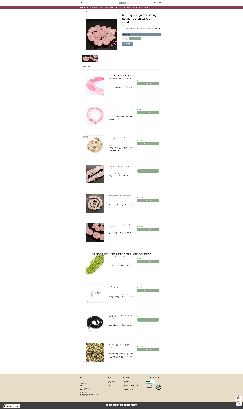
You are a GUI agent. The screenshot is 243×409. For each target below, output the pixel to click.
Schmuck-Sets (127, 381)
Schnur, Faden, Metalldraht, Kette (131, 385)
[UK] (156, 2)
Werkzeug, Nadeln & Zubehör (130, 386)
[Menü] (237, 396)
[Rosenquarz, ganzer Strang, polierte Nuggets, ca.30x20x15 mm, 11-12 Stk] (95, 119)
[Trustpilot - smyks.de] (150, 382)
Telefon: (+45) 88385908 (85, 388)
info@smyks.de (83, 389)
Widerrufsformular (109, 1)
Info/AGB (103, 1)
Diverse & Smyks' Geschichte (130, 389)
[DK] (152, 2)
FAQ (89, 3)
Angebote (88, 7)
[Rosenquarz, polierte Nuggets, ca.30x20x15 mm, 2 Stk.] (95, 89)
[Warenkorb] (162, 3)
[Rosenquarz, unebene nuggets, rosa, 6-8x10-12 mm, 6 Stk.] (95, 177)
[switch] (239, 404)
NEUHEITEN (82, 7)
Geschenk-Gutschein (128, 388)
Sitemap (108, 389)
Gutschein (138, 7)
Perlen (125, 382)
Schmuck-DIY (122, 2)
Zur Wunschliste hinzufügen (126, 44)
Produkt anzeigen (148, 83)
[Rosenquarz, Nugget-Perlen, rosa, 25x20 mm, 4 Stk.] (95, 235)
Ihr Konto (109, 388)
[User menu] (158, 3)
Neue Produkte (127, 380)
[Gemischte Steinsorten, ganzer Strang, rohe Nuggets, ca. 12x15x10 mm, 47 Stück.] (95, 148)
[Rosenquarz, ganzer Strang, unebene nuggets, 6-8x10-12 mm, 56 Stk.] (95, 206)
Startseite (90, 1)
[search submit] (139, 3)
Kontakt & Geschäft (97, 1)
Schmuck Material (127, 384)
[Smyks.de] (83, 3)
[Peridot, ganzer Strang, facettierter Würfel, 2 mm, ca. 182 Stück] (95, 268)
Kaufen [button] (135, 38)
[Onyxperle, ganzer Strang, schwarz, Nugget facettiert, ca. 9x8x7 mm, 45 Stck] (95, 326)
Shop (115, 1)
